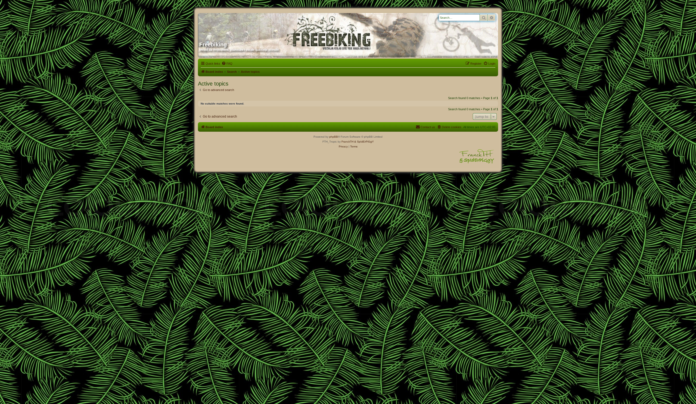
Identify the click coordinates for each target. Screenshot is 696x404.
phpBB (333, 136)
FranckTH (347, 141)
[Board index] (251, 25)
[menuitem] (227, 63)
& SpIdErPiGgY (364, 141)
